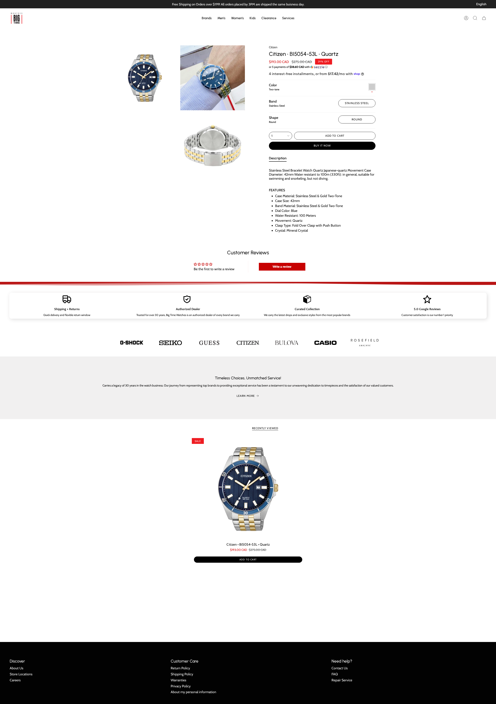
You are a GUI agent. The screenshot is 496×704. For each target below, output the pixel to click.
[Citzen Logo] (248, 342)
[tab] (278, 159)
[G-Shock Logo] (131, 343)
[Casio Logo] (325, 342)
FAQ (335, 674)
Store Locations (21, 674)
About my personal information (193, 692)
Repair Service (342, 680)
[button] (206, 18)
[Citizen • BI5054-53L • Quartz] (248, 488)
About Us (16, 668)
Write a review (282, 266)
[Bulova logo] (286, 343)
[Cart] (484, 18)
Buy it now (322, 145)
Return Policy (180, 668)
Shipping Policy (182, 674)
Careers (15, 680)
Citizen (273, 47)
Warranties (178, 680)
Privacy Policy (181, 686)
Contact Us (340, 668)
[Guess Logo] (209, 342)
